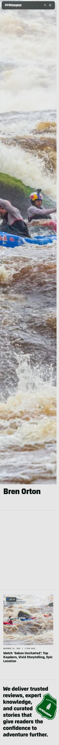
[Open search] (45, 5)
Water (12, 599)
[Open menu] (50, 5)
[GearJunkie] (13, 5)
